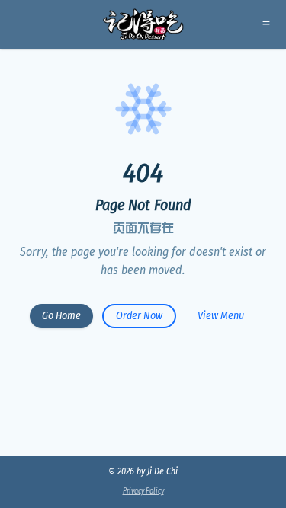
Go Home (61, 315)
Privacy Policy (143, 491)
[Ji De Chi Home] (143, 24)
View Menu (221, 315)
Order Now (139, 315)
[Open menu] (266, 24)
